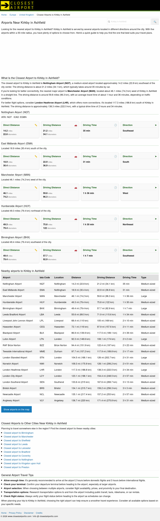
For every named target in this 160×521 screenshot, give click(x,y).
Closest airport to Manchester (18, 436)
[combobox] (129, 22)
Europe (13, 14)
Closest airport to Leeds (16, 444)
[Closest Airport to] (80, 5)
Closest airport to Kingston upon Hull (22, 463)
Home (4, 14)
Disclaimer (29, 512)
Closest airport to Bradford (17, 451)
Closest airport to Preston (16, 467)
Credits (39, 512)
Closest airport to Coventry (17, 455)
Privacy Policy (15, 512)
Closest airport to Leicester (17, 448)
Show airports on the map (16, 409)
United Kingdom (26, 14)
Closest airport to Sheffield (17, 440)
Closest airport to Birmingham (19, 432)
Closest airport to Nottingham (18, 459)
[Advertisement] (80, 54)
